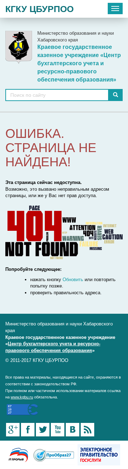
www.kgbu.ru (22, 397)
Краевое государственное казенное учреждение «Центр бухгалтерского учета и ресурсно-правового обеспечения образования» (79, 63)
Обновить (73, 279)
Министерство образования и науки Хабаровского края (75, 36)
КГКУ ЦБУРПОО (39, 9)
